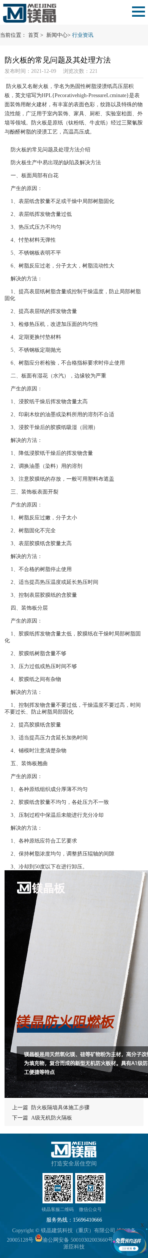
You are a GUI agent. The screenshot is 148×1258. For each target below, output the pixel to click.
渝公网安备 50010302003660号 (78, 1240)
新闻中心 (57, 35)
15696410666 (87, 1220)
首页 (33, 35)
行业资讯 (82, 35)
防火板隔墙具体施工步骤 (60, 1107)
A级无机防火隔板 (51, 1118)
